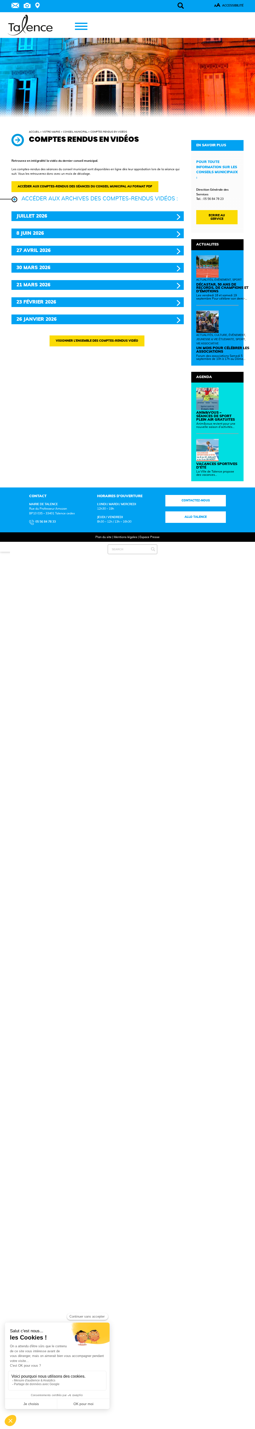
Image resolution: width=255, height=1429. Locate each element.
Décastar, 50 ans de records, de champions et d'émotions (222, 288)
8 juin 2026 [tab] (30, 233)
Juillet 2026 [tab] (31, 216)
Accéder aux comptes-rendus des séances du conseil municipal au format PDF (85, 186)
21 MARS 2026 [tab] (33, 285)
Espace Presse (149, 537)
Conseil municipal (75, 132)
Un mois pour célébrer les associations (222, 349)
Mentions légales (125, 537)
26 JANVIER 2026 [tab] (36, 319)
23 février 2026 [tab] (36, 302)
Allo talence (196, 516)
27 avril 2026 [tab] (33, 250)
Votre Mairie (51, 132)
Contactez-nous (195, 500)
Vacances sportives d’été (216, 465)
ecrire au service (217, 217)
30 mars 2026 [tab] (33, 267)
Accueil (34, 132)
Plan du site (103, 537)
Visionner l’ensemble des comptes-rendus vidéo (97, 340)
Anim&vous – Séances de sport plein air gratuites (215, 416)
